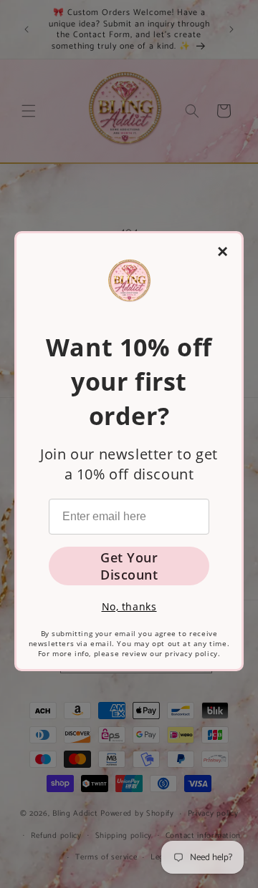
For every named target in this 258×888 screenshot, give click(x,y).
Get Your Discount (129, 566)
